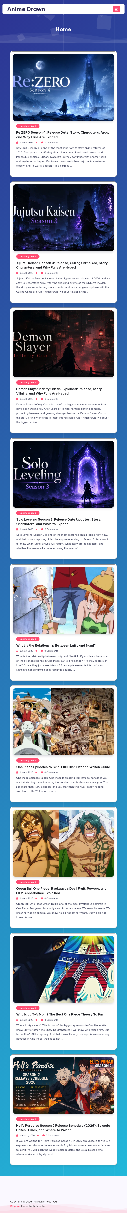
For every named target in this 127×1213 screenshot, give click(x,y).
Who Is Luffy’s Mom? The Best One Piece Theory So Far (59, 1014)
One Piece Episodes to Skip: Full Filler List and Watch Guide (63, 767)
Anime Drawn (26, 9)
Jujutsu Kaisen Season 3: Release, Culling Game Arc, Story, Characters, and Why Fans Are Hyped (62, 265)
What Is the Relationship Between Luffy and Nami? (56, 645)
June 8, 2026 (26, 142)
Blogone (15, 1206)
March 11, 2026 (27, 1135)
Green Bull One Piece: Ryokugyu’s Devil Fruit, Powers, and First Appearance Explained (61, 890)
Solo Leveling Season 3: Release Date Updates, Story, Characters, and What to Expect (58, 521)
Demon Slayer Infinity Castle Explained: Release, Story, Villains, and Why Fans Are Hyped (59, 391)
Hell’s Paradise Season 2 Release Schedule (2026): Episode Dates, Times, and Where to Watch (63, 1127)
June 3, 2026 (26, 651)
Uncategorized (28, 126)
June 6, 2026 (26, 399)
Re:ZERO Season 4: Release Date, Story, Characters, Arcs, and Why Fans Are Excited (62, 134)
